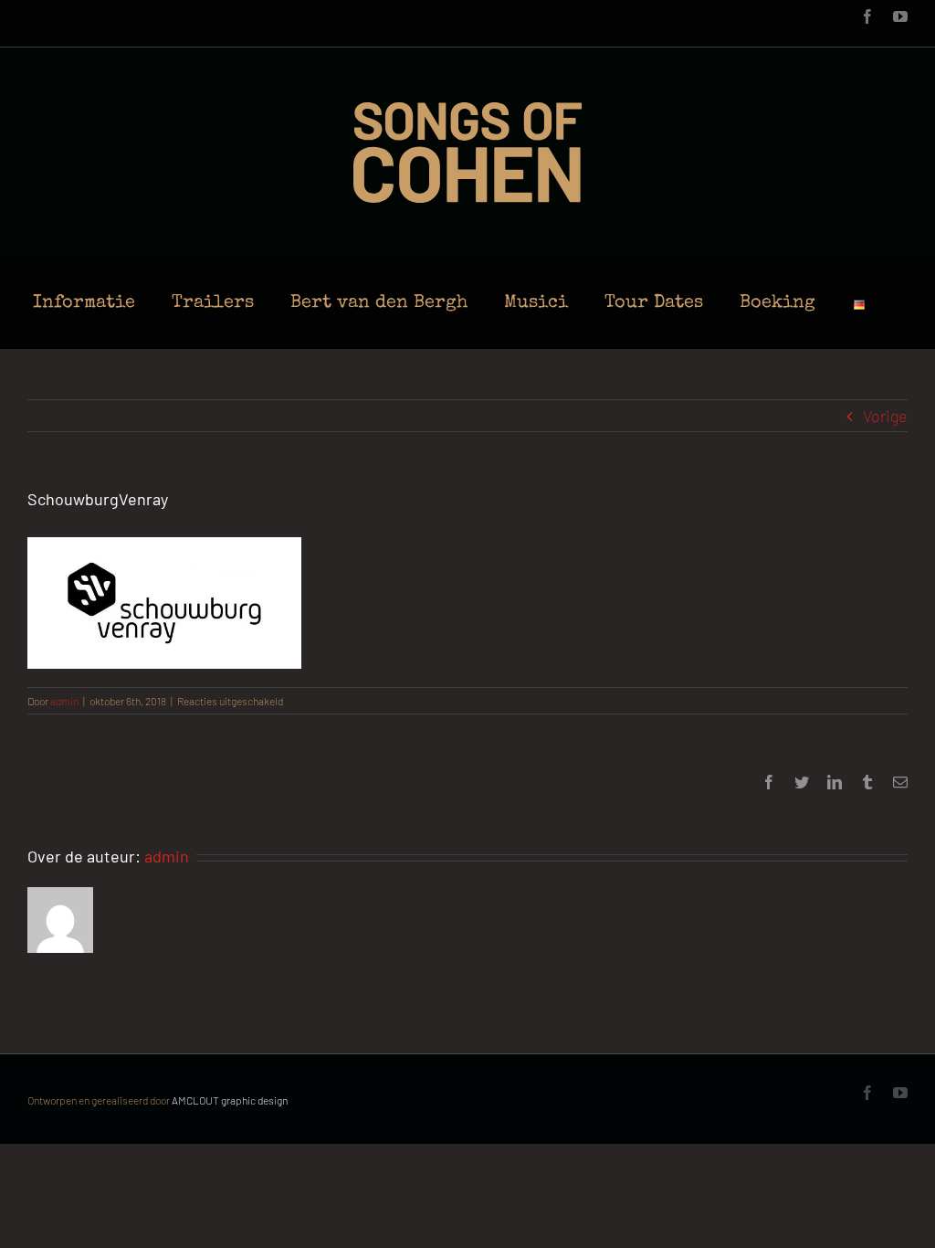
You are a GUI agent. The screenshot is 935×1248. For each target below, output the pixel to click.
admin (64, 700)
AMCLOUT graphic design (230, 1100)
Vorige (885, 416)
